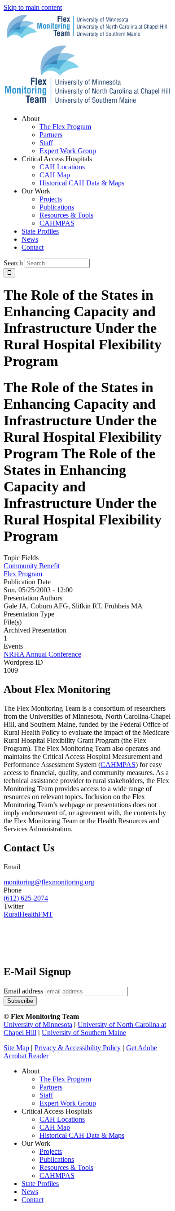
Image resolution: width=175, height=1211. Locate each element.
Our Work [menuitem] (36, 191)
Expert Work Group (67, 1103)
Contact (33, 1199)
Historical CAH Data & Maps (81, 1135)
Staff (46, 1095)
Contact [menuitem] (33, 247)
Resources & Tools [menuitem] (66, 215)
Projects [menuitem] (50, 199)
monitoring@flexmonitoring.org (49, 882)
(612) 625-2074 (26, 898)
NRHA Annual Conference (42, 654)
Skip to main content (33, 7)
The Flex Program (65, 1079)
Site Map (16, 1048)
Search (13, 263)
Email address (23, 991)
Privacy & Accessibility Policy (78, 1048)
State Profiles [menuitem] (40, 231)
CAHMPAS (56, 1175)
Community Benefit (32, 566)
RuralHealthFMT (28, 914)
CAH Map (54, 1127)
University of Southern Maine (84, 1032)
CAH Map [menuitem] (54, 175)
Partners (50, 1087)
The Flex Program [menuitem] (65, 126)
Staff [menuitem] (46, 143)
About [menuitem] (30, 118)
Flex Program (23, 574)
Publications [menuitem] (56, 207)
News (30, 1191)
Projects (50, 1151)
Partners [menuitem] (50, 134)
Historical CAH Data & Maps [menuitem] (81, 183)
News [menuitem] (30, 239)
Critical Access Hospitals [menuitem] (57, 159)
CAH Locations (62, 1119)
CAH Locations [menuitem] (62, 167)
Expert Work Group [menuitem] (67, 151)
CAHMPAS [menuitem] (56, 223)
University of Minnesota (38, 1024)
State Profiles (40, 1183)
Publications (56, 1159)
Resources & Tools (66, 1167)
